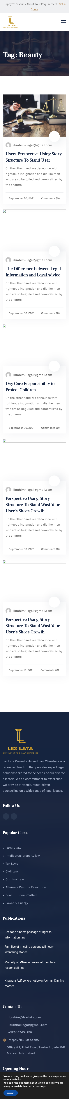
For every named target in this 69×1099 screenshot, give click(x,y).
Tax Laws (12, 863)
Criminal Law (15, 879)
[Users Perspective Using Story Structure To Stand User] (34, 115)
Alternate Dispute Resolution (26, 887)
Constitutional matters (22, 895)
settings (40, 1086)
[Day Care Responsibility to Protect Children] (34, 345)
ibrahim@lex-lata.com (24, 1017)
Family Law (13, 848)
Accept (10, 1092)
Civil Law (12, 871)
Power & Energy (17, 903)
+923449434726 (20, 1032)
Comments (50, 198)
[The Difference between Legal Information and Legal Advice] (34, 230)
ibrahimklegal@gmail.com (27, 1025)
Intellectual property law (23, 855)
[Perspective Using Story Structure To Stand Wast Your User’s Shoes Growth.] (34, 460)
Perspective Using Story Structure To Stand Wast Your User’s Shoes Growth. (33, 505)
